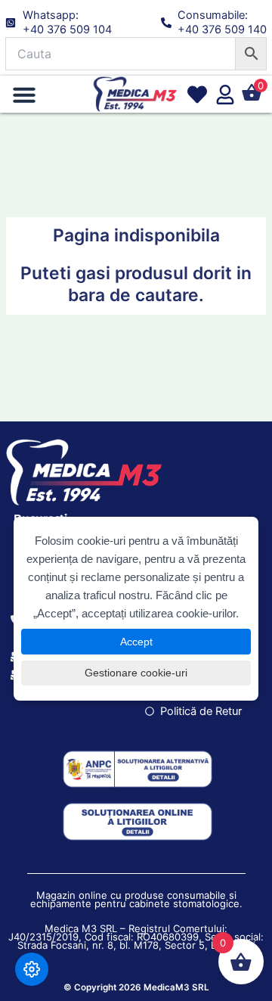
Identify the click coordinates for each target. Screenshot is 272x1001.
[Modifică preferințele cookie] (31, 969)
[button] (24, 94)
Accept (136, 642)
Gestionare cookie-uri (136, 673)
